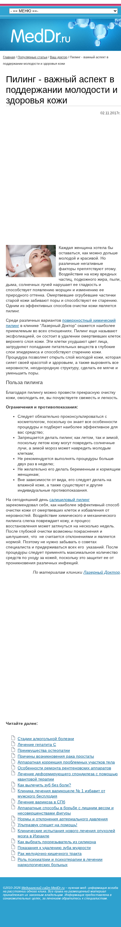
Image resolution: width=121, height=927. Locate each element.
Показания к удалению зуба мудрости (54, 847)
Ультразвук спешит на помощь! (47, 824)
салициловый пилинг (69, 499)
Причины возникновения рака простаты (56, 756)
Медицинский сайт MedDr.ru (43, 887)
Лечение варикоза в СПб (41, 802)
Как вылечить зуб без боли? (44, 785)
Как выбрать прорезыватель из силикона (57, 841)
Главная (9, 57)
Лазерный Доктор (101, 572)
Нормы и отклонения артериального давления (63, 819)
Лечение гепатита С (37, 744)
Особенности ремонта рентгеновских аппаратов (64, 768)
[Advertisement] (60, 180)
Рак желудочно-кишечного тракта (50, 853)
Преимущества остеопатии (44, 750)
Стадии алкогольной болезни (46, 738)
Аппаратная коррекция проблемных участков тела (66, 762)
